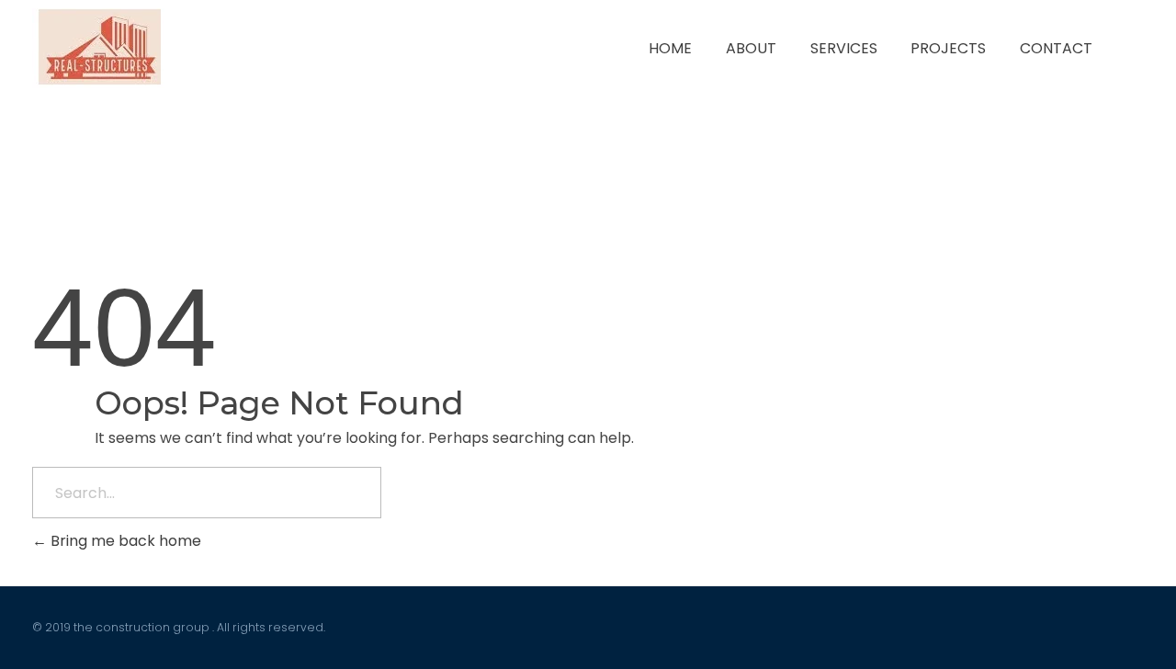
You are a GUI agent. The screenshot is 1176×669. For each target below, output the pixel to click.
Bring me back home (124, 540)
